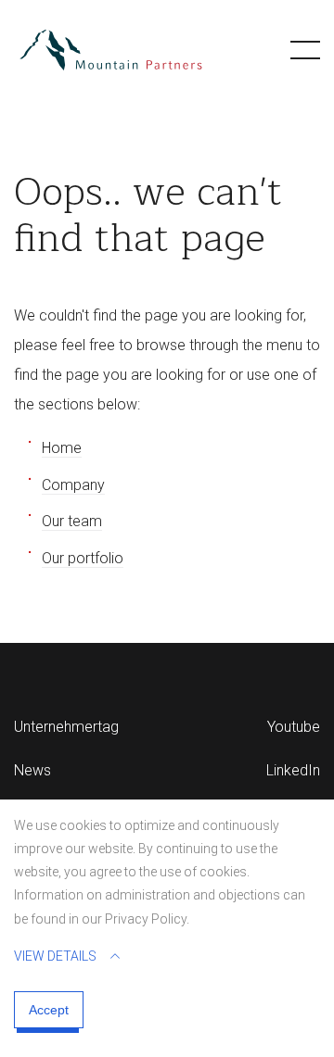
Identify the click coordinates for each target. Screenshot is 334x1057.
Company (73, 485)
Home (62, 448)
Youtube (293, 727)
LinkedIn (293, 770)
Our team (72, 521)
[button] (305, 50)
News (32, 770)
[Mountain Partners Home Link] (111, 50)
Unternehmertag (66, 727)
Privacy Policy (145, 919)
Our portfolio (82, 558)
